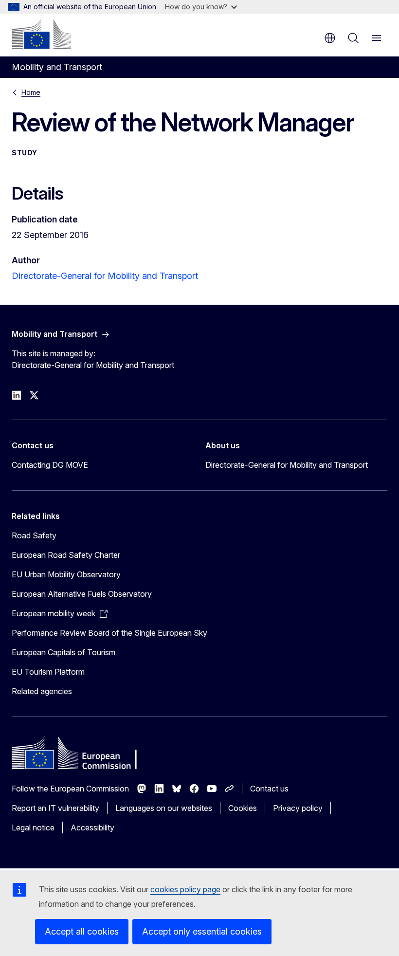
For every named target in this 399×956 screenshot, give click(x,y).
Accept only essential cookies (202, 931)
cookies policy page (185, 889)
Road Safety (34, 535)
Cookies (242, 808)
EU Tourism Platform (48, 672)
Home (30, 92)
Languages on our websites (163, 808)
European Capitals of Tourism (63, 652)
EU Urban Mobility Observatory (66, 574)
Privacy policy (298, 808)
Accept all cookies (82, 931)
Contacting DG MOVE (50, 465)
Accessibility (92, 827)
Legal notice (33, 827)
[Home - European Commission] (41, 34)
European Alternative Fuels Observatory (82, 594)
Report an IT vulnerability (55, 808)
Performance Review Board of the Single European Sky (109, 633)
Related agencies (42, 691)
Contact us (269, 788)
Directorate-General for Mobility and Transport (105, 276)
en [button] (330, 38)
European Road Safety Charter (66, 555)
